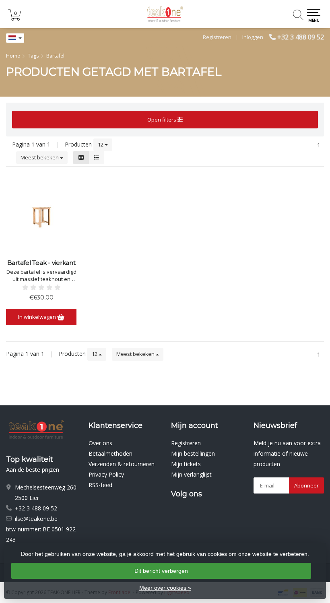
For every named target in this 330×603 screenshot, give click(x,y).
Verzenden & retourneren (122, 464)
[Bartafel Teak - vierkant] (41, 215)
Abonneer (306, 485)
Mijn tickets (186, 464)
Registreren (217, 37)
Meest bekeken (40, 157)
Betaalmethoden (110, 453)
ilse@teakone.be (36, 518)
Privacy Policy (106, 474)
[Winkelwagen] (14, 18)
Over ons (100, 443)
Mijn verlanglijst (191, 474)
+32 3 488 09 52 (300, 37)
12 (101, 144)
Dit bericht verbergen (161, 571)
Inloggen (252, 37)
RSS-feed (100, 485)
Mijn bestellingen (193, 453)
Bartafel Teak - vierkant (41, 262)
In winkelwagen (37, 316)
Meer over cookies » (165, 587)
